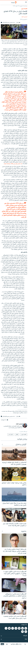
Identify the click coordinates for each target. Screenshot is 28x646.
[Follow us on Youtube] (9, 628)
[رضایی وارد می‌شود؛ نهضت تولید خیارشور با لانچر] (14, 474)
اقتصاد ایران (24, 9)
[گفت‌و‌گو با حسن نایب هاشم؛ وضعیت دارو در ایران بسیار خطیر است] (14, 607)
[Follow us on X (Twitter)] (12, 628)
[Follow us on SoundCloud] (6, 628)
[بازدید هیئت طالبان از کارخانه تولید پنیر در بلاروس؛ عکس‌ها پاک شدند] (14, 515)
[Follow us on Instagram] (25, 631)
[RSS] (22, 628)
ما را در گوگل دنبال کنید (16, 644)
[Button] (18, 22)
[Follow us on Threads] (22, 631)
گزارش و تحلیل (21, 444)
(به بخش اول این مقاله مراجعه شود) (13, 164)
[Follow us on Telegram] (16, 628)
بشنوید (23, 531)
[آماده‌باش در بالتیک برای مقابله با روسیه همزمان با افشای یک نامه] (14, 454)
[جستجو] (25, 644)
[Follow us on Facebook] (19, 628)
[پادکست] (7, 644)
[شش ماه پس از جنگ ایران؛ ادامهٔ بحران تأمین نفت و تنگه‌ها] (14, 494)
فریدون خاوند (24, 17)
